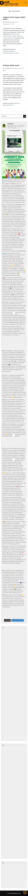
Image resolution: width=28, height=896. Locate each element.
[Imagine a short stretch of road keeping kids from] (14, 411)
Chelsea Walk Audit (11, 65)
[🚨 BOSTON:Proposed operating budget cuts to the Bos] (14, 533)
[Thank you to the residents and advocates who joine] (14, 459)
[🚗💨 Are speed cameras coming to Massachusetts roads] (14, 289)
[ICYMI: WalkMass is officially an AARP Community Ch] (14, 362)
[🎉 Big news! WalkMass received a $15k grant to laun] (14, 435)
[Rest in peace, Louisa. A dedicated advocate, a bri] (14, 337)
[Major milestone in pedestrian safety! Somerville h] (14, 142)
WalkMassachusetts (11, 22)
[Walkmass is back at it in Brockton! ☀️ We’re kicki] (14, 606)
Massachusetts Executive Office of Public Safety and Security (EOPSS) (12, 36)
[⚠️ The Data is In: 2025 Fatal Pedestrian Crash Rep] (14, 484)
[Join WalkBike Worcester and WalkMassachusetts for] (14, 166)
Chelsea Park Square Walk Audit (14, 18)
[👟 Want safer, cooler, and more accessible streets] (14, 264)
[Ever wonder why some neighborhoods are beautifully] (14, 581)
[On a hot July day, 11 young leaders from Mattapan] (14, 215)
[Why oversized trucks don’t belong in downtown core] (14, 240)
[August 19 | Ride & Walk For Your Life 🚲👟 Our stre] (14, 191)
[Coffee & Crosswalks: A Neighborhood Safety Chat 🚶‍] (14, 386)
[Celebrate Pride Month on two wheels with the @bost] (14, 557)
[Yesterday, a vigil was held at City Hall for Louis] (14, 313)
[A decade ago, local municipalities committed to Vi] (14, 508)
